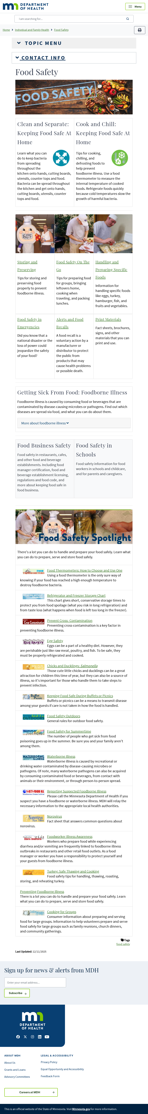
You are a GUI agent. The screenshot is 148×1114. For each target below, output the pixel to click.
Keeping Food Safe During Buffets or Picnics (80, 695)
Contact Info (43, 57)
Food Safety (61, 30)
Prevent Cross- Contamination (69, 620)
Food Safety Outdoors (63, 716)
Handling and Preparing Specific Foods (111, 270)
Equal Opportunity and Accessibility (62, 1069)
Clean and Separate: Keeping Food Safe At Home (44, 133)
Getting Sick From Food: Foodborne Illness (72, 393)
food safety (123, 944)
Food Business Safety (44, 446)
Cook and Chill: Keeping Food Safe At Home (103, 133)
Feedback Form (50, 1076)
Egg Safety (55, 640)
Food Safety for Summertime (69, 731)
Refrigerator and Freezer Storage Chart (76, 595)
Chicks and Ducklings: (72, 665)
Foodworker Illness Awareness (69, 836)
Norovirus (54, 816)
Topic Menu (42, 43)
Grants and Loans (15, 1069)
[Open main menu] (135, 6)
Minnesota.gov (81, 1109)
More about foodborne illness (43, 423)
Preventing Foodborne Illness (42, 891)
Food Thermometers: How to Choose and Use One (84, 570)
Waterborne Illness (61, 756)
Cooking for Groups (61, 911)
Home (6, 30)
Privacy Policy (49, 1062)
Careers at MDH (29, 1092)
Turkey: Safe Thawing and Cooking (73, 871)
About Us (9, 1062)
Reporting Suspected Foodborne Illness (76, 791)
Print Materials (108, 320)
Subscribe (19, 993)
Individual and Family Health (32, 30)
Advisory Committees (17, 1076)
